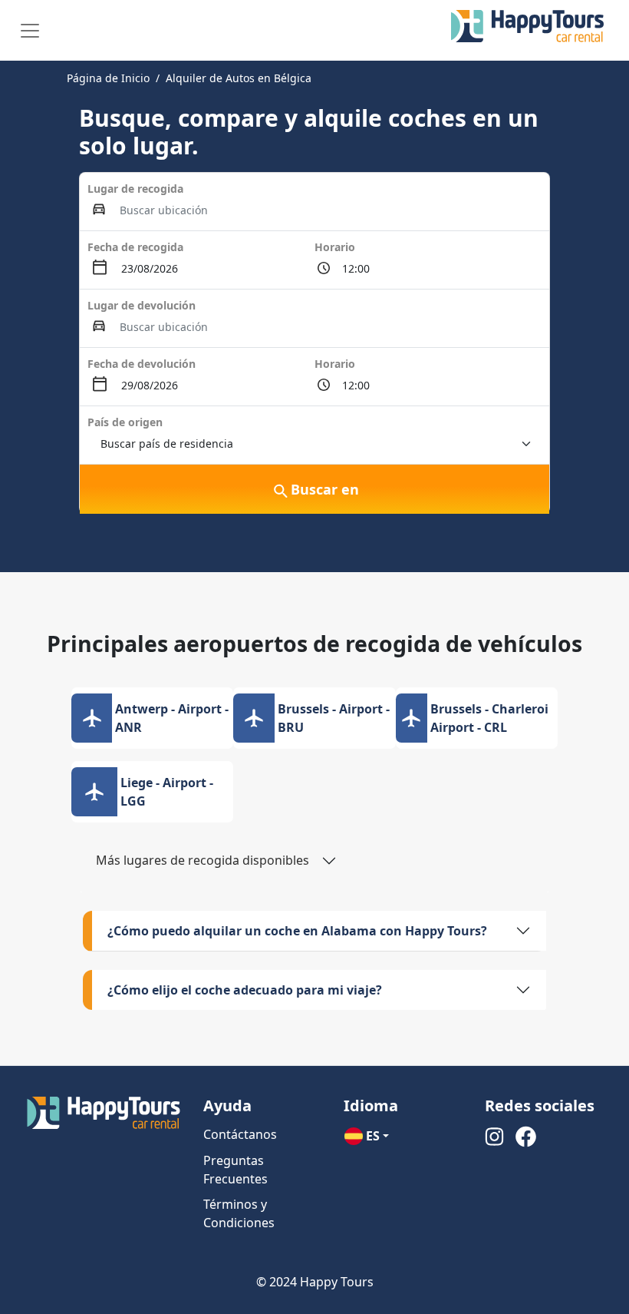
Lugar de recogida (135, 188)
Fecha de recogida (135, 247)
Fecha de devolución (141, 363)
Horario (334, 247)
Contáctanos (240, 1134)
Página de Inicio (108, 78)
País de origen (125, 422)
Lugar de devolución (141, 305)
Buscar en (325, 489)
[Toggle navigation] (30, 30)
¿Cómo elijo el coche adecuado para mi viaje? (244, 989)
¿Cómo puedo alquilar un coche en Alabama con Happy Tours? (297, 930)
